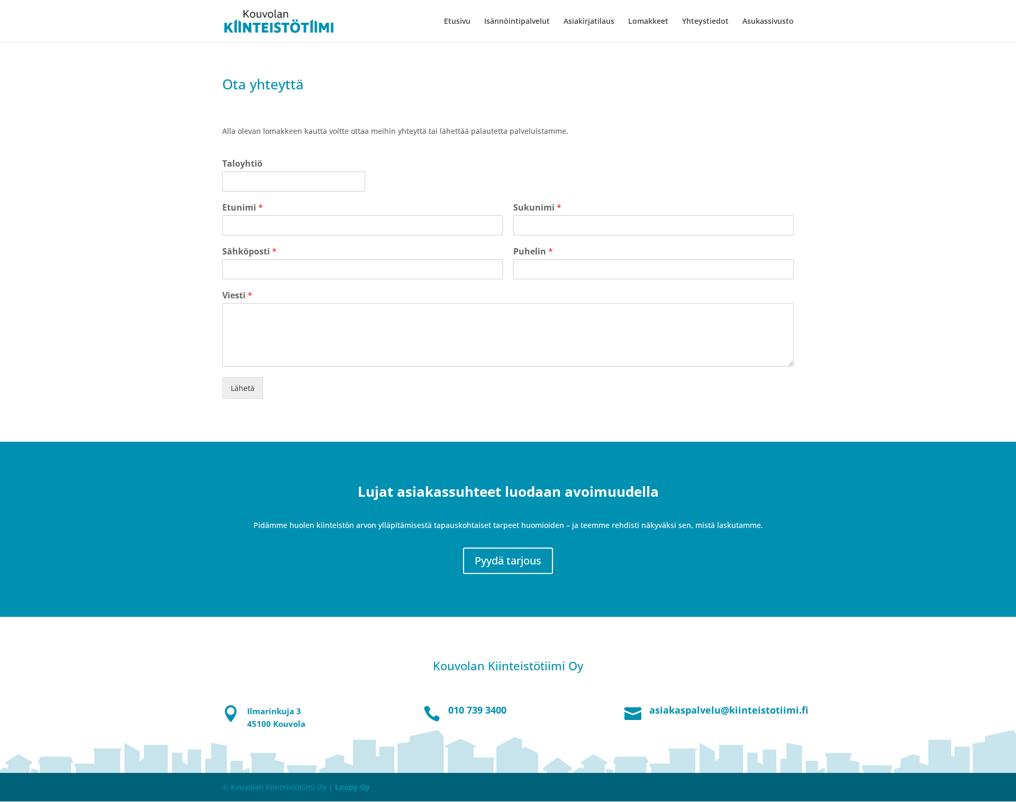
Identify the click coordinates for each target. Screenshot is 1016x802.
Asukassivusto (768, 21)
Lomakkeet (648, 21)
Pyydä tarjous (508, 560)
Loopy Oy (352, 787)
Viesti (237, 295)
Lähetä (243, 388)
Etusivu (457, 21)
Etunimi (242, 207)
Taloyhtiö (242, 163)
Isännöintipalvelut (517, 21)
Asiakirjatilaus (589, 21)
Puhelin (533, 251)
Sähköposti (249, 251)
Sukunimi (537, 207)
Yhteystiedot (705, 21)
